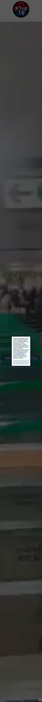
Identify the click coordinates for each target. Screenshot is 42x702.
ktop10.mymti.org (20, 363)
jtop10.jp (20, 352)
